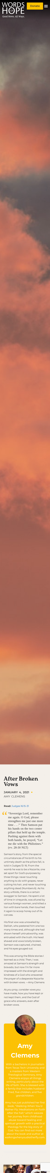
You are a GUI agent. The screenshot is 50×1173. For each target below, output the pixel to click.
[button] (46, 6)
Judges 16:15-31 (20, 806)
